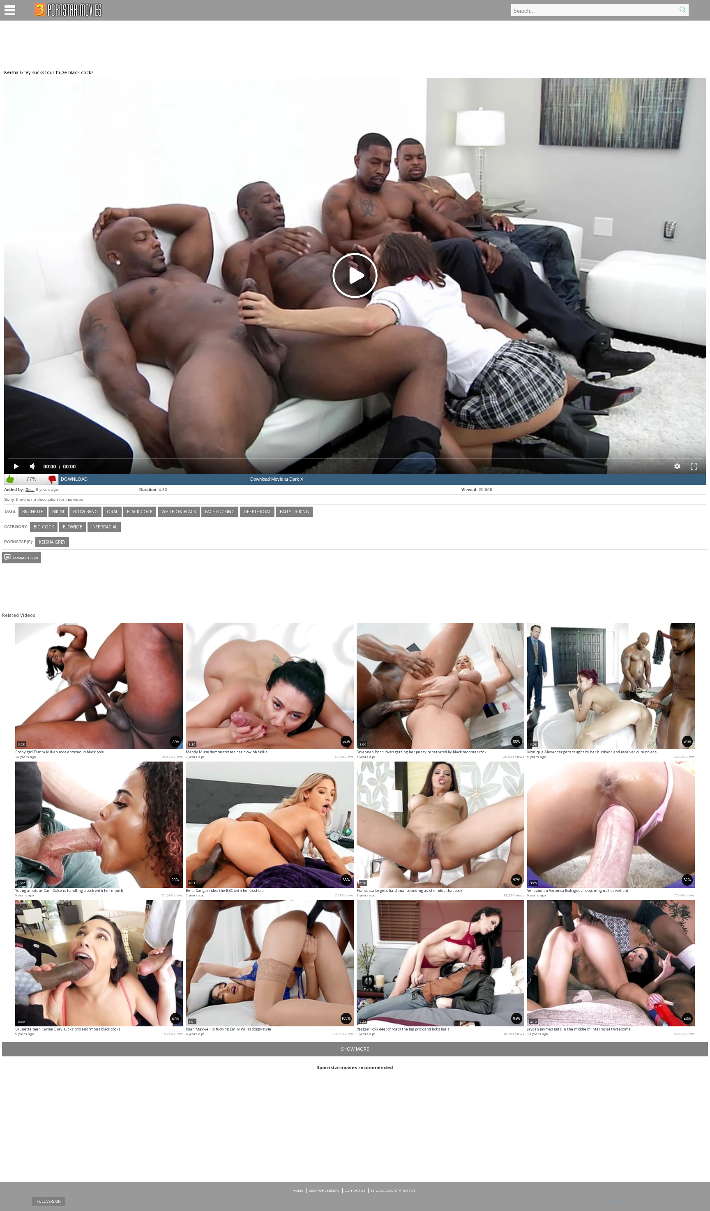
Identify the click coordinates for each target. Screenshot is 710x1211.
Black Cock (139, 511)
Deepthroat (257, 511)
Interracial (104, 527)
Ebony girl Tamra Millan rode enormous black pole (59, 752)
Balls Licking (294, 511)
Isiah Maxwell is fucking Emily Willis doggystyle (228, 1029)
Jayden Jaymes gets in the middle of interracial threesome (579, 1029)
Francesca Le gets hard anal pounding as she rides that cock (409, 890)
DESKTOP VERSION (324, 1190)
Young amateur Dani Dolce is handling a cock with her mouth (69, 890)
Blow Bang (85, 511)
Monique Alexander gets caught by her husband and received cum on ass (592, 752)
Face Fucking (220, 511)
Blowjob (72, 527)
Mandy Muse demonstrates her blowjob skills (226, 752)
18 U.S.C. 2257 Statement (393, 1190)
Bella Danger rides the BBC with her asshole (225, 890)
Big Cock (44, 527)
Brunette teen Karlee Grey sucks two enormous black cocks (67, 1029)
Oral (112, 511)
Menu (10, 10)
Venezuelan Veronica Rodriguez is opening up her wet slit (578, 890)
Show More (355, 1049)
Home (298, 1190)
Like (10, 479)
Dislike (52, 479)
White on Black (178, 511)
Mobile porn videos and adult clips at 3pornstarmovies (68, 10)
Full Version (49, 1201)
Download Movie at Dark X (276, 479)
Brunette (32, 511)
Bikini (58, 511)
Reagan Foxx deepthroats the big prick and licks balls (403, 1029)
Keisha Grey (52, 542)
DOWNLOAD (74, 479)
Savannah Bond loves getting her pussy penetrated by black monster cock (421, 752)
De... (30, 489)
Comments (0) (25, 557)
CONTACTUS (355, 1190)
